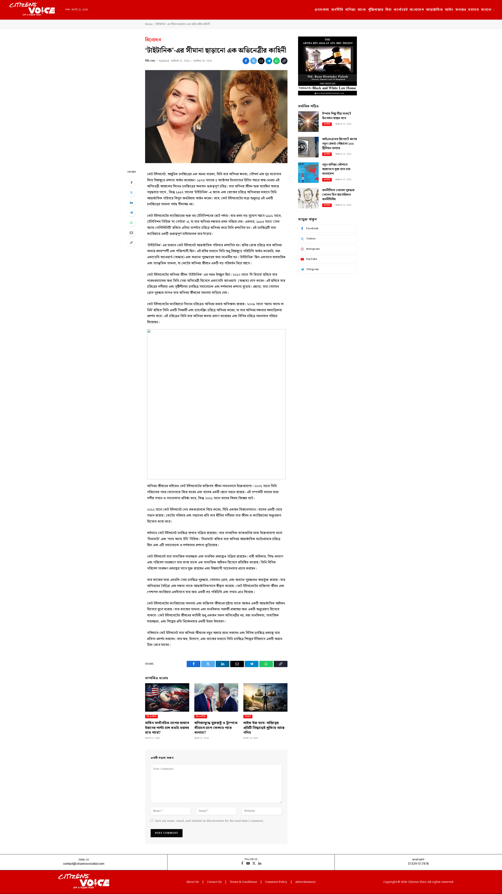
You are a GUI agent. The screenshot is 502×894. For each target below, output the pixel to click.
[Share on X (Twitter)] (253, 61)
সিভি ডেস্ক (150, 61)
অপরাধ (460, 10)
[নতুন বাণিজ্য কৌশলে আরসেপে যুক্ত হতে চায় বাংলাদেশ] (308, 172)
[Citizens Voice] (32, 10)
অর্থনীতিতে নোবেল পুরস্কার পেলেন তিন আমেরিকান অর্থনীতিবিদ (338, 195)
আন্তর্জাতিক (434, 10)
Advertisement (305, 882)
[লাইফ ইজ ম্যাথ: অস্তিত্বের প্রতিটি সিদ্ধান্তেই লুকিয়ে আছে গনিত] (265, 697)
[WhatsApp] (131, 222)
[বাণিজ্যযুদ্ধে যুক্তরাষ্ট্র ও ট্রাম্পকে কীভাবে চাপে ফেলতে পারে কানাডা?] (216, 697)
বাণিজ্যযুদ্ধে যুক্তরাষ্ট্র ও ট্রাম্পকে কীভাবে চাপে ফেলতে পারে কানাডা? (216, 728)
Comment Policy (276, 882)
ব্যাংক (362, 10)
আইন (449, 10)
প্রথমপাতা (322, 10)
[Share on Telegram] (269, 61)
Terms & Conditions (243, 882)
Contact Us (214, 882)
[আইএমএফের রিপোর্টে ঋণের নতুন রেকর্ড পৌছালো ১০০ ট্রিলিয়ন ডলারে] (308, 147)
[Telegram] (131, 212)
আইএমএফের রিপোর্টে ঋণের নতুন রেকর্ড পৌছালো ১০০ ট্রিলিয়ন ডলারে (339, 144)
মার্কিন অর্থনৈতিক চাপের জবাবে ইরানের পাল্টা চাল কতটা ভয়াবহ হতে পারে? (167, 728)
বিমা (389, 10)
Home (149, 24)
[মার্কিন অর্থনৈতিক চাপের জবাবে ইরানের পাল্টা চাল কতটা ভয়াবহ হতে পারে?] (167, 697)
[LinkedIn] (131, 202)
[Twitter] (131, 192)
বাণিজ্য (350, 10)
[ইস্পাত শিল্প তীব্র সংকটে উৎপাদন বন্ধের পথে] (308, 121)
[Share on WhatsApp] (276, 61)
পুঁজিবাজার (376, 10)
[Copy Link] (284, 61)
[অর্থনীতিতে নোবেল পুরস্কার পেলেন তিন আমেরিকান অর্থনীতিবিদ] (308, 198)
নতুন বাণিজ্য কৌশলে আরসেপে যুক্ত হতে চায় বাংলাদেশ (336, 169)
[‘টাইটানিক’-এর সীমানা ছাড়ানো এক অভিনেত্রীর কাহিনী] (216, 116)
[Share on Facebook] (246, 61)
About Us (192, 882)
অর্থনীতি (337, 10)
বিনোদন (153, 40)
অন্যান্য (486, 10)
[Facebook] (131, 182)
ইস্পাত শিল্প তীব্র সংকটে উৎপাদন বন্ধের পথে (336, 116)
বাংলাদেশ (417, 10)
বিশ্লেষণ (248, 716)
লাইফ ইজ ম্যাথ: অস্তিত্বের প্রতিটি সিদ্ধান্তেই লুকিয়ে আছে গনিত (263, 728)
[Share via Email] (261, 61)
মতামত (473, 10)
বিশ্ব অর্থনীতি (151, 716)
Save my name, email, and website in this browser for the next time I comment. (209, 821)
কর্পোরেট (401, 10)
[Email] (131, 233)
